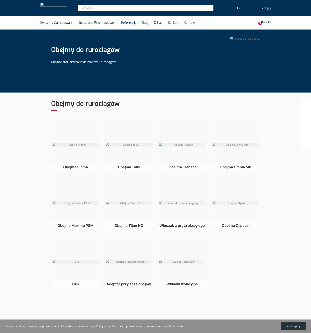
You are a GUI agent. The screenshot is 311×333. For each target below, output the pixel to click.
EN (238, 8)
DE (243, 8)
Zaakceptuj (293, 326)
